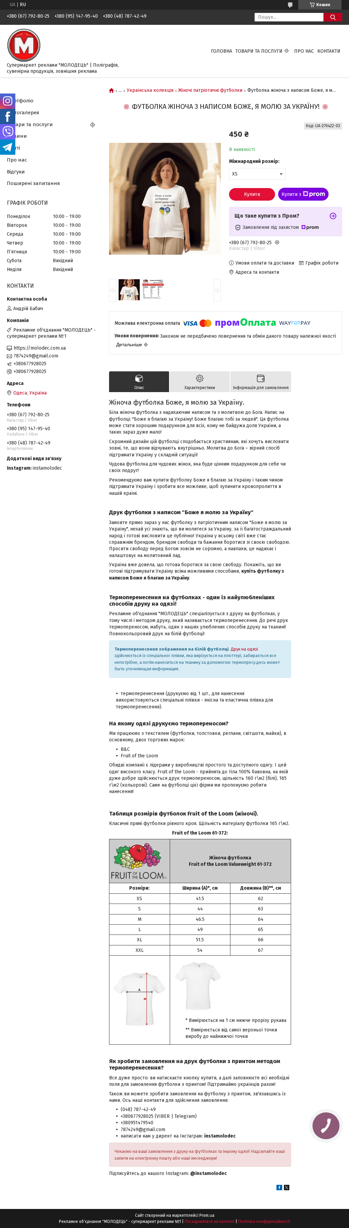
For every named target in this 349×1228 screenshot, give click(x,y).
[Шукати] (332, 17)
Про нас (304, 51)
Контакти (328, 51)
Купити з (291, 194)
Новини (17, 136)
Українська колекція (150, 90)
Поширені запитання (33, 183)
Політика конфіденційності (264, 1221)
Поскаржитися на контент (209, 1221)
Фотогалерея (23, 113)
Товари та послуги (259, 51)
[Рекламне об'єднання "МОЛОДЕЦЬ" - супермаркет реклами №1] (24, 45)
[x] (286, 1189)
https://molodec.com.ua (40, 348)
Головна (221, 51)
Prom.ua (206, 1215)
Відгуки (16, 172)
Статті (13, 148)
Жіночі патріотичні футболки (210, 90)
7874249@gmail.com (36, 356)
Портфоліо (20, 101)
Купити (252, 194)
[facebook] (279, 1189)
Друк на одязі (244, 649)
